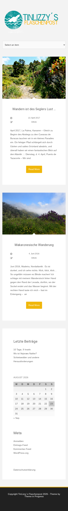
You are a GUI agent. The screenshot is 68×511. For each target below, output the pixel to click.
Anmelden (18, 441)
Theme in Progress (34, 496)
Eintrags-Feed (20, 445)
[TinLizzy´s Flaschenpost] (34, 20)
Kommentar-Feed (22, 449)
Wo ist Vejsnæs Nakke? (25, 353)
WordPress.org (20, 453)
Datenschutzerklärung (24, 470)
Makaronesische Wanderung (34, 245)
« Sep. (16, 418)
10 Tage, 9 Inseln (22, 349)
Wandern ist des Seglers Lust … (34, 109)
